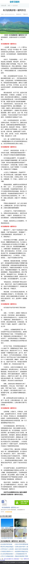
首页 (9, 5)
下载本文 (25, 14)
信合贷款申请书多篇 (6, 544)
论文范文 (15, 5)
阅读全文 (18, 14)
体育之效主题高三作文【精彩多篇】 (11, 558)
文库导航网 (12, 562)
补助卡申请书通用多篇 (21, 544)
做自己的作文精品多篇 (21, 549)
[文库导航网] (14, 2)
